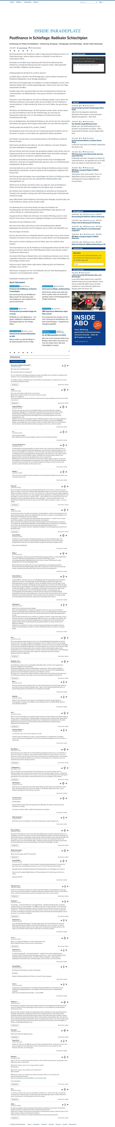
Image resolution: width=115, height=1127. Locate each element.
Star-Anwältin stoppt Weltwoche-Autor (84, 124)
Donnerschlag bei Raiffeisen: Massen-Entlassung (88, 217)
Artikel (18, 2)
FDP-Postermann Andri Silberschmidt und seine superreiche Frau (87, 155)
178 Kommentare (89, 168)
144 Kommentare (90, 242)
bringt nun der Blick (19, 62)
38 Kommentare (89, 138)
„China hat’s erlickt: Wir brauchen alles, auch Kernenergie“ (86, 276)
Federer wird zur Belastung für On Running (86, 223)
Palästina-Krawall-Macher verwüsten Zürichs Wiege (87, 141)
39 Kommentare (35, 48)
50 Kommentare (89, 106)
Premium (58, 1124)
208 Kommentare (90, 214)
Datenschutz (72, 1124)
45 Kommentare (85, 273)
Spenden (51, 1124)
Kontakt (65, 1124)
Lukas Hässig (23, 48)
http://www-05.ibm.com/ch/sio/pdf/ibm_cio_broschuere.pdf (28, 1078)
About (35, 2)
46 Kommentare (89, 121)
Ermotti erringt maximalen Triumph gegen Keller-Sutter (88, 109)
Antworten (15, 384)
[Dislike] (67, 366)
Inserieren (44, 1124)
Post (92, 61)
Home (12, 2)
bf (81, 168)
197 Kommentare (89, 152)
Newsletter (36, 1124)
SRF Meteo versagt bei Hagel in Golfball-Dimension (85, 171)
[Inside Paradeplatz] (57, 32)
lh (81, 106)
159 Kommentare (90, 226)
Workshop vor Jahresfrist (45, 191)
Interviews (27, 2)
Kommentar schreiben (17, 361)
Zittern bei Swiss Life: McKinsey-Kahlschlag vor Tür (88, 244)
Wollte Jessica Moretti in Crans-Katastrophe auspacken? (86, 230)
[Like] (63, 366)
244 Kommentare (90, 220)
